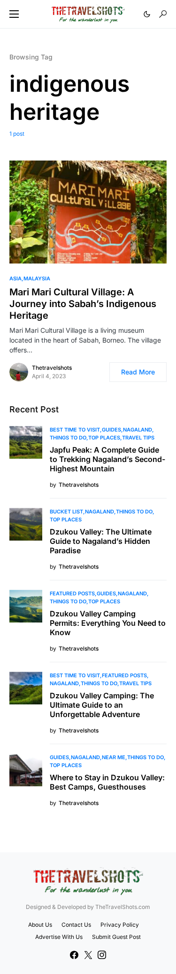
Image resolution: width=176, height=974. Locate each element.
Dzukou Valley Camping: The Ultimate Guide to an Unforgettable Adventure (102, 705)
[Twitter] (88, 955)
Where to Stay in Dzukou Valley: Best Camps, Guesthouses (107, 782)
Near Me (113, 757)
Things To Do (68, 437)
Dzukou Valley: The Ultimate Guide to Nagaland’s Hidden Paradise (101, 541)
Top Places (104, 437)
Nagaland (137, 429)
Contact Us (76, 924)
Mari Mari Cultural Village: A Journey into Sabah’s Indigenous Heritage (82, 303)
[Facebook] (74, 955)
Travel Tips (138, 437)
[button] (14, 14)
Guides (111, 429)
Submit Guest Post (116, 936)
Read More (138, 372)
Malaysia (36, 278)
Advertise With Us (59, 936)
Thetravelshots (52, 367)
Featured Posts (72, 593)
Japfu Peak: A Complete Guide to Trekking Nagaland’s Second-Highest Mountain (107, 459)
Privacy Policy (119, 924)
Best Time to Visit (75, 429)
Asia (15, 278)
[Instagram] (102, 955)
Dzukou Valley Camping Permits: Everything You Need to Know (108, 623)
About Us (40, 924)
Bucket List (66, 511)
